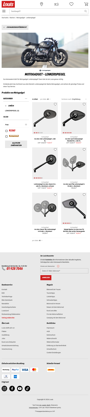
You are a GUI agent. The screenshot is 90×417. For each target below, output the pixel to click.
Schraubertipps (52, 300)
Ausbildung (5, 335)
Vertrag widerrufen (8, 318)
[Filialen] (41, 4)
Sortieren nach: (66, 99)
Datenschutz (51, 335)
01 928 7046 (14, 268)
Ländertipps (51, 296)
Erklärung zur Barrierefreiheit (56, 345)
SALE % (12, 130)
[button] (85, 11)
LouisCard (5, 311)
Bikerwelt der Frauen (54, 289)
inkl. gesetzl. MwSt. (44, 405)
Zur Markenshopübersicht (17, 27)
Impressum (50, 328)
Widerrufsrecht (52, 338)
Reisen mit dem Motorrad (55, 307)
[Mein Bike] (56, 4)
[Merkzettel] (71, 4)
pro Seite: (43, 99)
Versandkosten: (33, 407)
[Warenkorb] (86, 4)
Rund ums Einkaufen (9, 342)
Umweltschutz (51, 349)
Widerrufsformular (53, 342)
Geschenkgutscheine (9, 307)
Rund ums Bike (52, 311)
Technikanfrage (7, 296)
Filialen (4, 331)
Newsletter (5, 303)
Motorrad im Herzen (53, 303)
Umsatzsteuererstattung (10, 345)
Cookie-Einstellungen (54, 352)
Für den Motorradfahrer (55, 314)
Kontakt (4, 289)
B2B (3, 293)
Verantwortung (7, 349)
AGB (48, 331)
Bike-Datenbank (7, 300)
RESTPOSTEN (14, 136)
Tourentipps (51, 293)
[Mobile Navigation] (4, 11)
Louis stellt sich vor (8, 328)
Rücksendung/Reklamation (11, 314)
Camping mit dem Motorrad (56, 318)
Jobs (3, 338)
